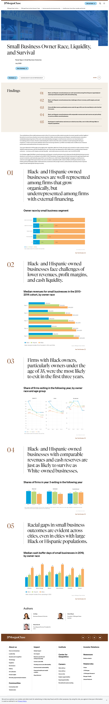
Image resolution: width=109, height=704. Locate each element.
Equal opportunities (64, 680)
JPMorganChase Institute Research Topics (30, 8)
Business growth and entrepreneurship (51, 8)
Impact (37, 647)
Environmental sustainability (41, 667)
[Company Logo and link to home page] (12, 4)
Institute (62, 647)
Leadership (12, 654)
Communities (15, 683)
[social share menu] (99, 77)
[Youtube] (100, 637)
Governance (12, 665)
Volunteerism (12, 690)
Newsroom (88, 654)
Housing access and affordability (42, 664)
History (11, 668)
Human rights (12, 674)
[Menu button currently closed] (104, 3)
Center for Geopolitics (64, 655)
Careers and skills (38, 661)
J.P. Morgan (86, 670)
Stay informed (37, 675)
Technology (12, 659)
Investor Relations (91, 647)
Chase (85, 667)
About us (13, 647)
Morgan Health (87, 676)
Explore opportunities (64, 677)
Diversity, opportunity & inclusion (17, 677)
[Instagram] (94, 637)
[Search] (100, 3)
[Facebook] (89, 637)
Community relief (13, 687)
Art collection (12, 671)
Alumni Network (87, 679)
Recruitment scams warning (66, 683)
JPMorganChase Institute (13, 8)
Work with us (62, 668)
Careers (62, 664)
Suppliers (11, 662)
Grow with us (62, 671)
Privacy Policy (22, 701)
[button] (106, 700)
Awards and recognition (15, 656)
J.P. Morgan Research (89, 673)
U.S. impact (37, 654)
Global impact (37, 651)
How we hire (62, 674)
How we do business (14, 651)
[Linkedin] (83, 637)
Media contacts (87, 658)
